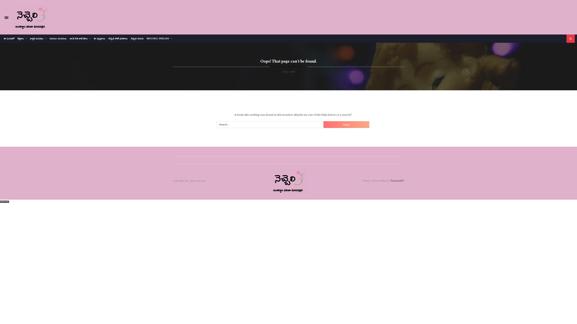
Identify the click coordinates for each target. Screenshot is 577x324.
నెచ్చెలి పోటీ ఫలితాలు (118, 38)
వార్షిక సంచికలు (37, 38)
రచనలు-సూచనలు (58, 38)
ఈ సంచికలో (9, 38)
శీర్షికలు (21, 38)
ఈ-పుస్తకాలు (99, 38)
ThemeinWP (397, 180)
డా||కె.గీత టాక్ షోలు (79, 38)
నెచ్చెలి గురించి (137, 38)
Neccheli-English (158, 38)
